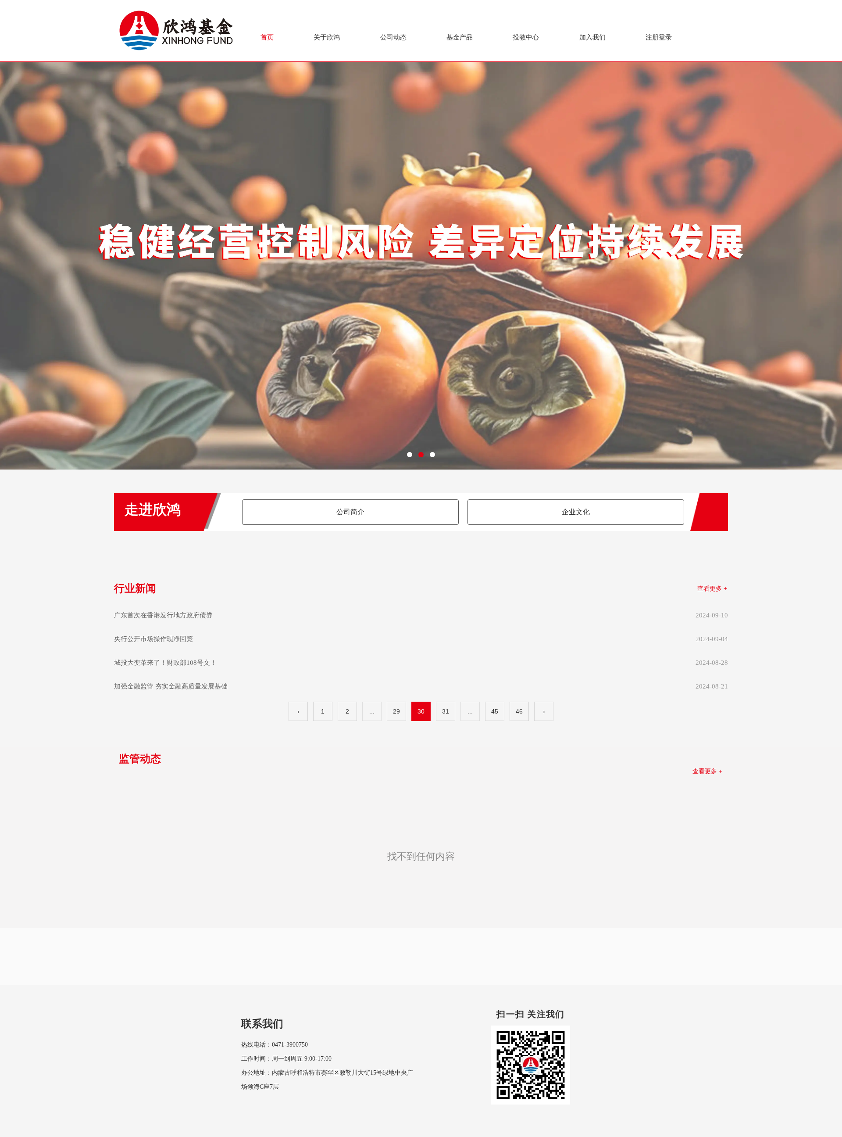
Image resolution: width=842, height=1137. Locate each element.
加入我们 (592, 37)
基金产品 (459, 37)
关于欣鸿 (327, 37)
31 (445, 711)
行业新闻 (135, 588)
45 (494, 711)
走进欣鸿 (153, 509)
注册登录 (659, 37)
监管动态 (140, 758)
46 (519, 711)
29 (396, 711)
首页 (267, 37)
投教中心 (526, 37)
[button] (409, 454)
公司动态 (393, 37)
